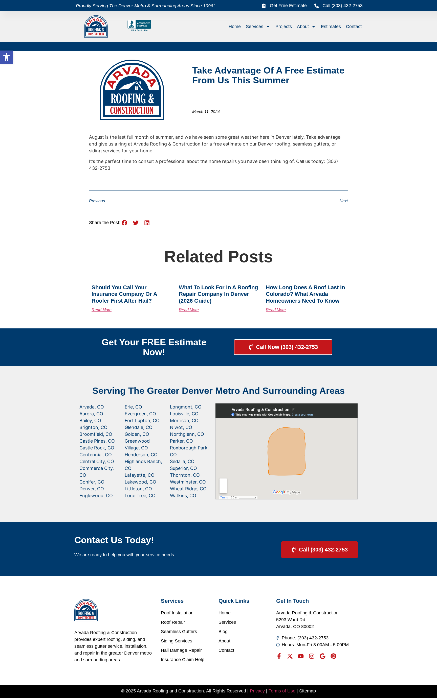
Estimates (331, 26)
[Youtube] (301, 656)
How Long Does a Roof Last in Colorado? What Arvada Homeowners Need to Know (305, 294)
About (303, 26)
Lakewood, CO (140, 482)
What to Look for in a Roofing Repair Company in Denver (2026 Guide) (218, 294)
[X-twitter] (290, 656)
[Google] (322, 656)
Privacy (257, 690)
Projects (283, 26)
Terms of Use (282, 690)
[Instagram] (312, 656)
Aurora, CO (91, 413)
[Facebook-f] (279, 656)
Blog (223, 631)
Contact (354, 26)
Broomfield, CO (95, 434)
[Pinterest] (333, 656)
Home (235, 26)
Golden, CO (137, 434)
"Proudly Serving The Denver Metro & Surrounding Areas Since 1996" (144, 5)
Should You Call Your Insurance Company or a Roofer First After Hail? (124, 294)
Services (254, 26)
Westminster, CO (188, 482)
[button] (6, 57)
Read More (102, 310)
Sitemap (307, 690)
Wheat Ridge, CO (188, 488)
